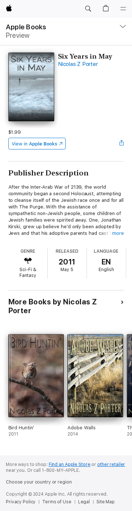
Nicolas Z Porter (78, 64)
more (118, 233)
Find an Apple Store (70, 464)
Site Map (105, 501)
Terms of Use (57, 501)
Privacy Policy (21, 501)
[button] (88, 9)
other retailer (111, 464)
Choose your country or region (39, 482)
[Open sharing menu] (121, 143)
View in (35, 144)
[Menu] (123, 9)
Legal (84, 501)
